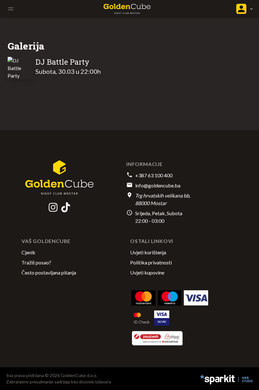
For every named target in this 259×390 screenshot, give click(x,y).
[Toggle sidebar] (10, 9)
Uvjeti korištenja (148, 252)
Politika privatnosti (151, 262)
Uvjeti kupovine (147, 272)
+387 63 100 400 (153, 175)
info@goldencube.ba (157, 185)
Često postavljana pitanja (48, 272)
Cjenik (28, 252)
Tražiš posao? (36, 262)
